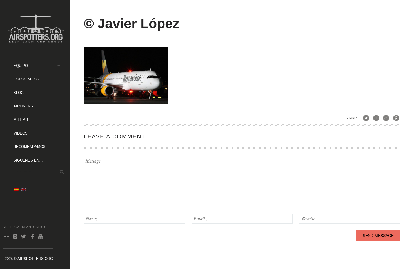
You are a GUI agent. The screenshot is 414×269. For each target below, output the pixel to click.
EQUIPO (21, 66)
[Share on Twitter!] (366, 118)
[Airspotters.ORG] (36, 40)
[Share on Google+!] (386, 118)
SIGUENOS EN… (28, 160)
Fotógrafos (26, 79)
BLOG (19, 93)
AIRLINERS (23, 106)
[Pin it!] (396, 118)
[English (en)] (23, 189)
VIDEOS (21, 133)
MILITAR (21, 120)
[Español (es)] (16, 189)
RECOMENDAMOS (30, 147)
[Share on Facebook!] (376, 118)
